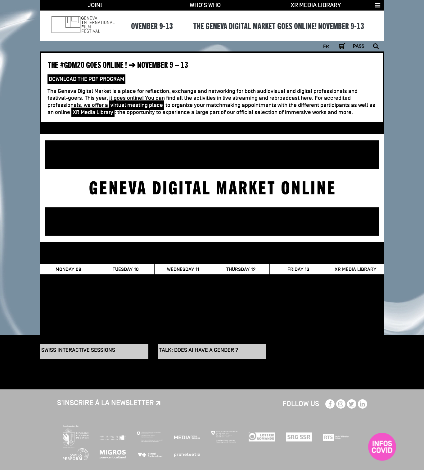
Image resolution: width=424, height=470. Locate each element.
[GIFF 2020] (83, 21)
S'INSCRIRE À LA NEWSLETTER (105, 403)
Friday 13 (298, 269)
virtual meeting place (137, 105)
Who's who (205, 5)
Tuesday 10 (126, 269)
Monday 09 (68, 269)
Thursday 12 (240, 269)
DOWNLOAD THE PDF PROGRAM (86, 79)
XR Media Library (316, 5)
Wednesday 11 (183, 269)
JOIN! (95, 5)
